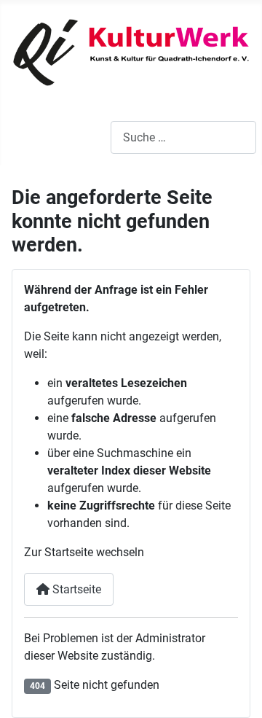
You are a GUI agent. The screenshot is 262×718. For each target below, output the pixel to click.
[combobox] (183, 137)
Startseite (75, 589)
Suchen (91, 137)
